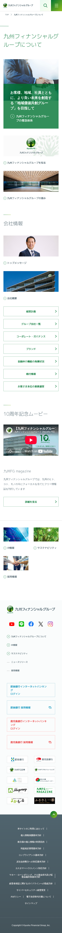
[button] (31, 311)
